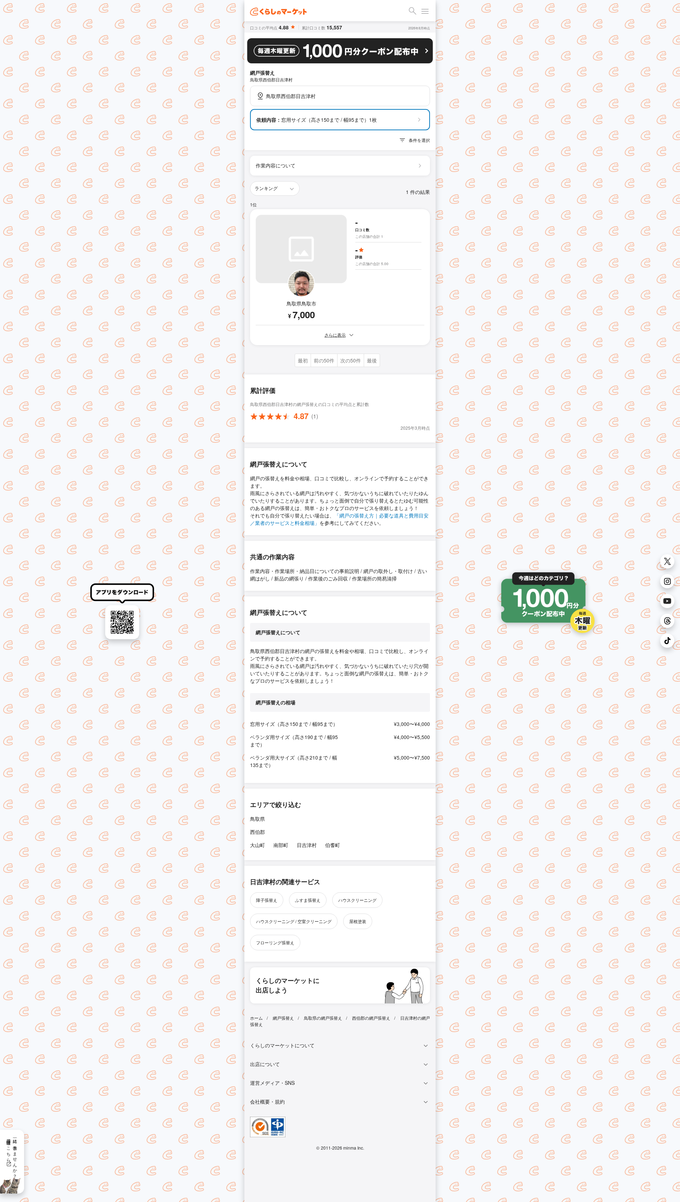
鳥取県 (257, 818)
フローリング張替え (275, 942)
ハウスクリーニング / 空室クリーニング (294, 921)
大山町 (257, 844)
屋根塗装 (357, 921)
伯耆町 (332, 844)
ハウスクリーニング (357, 900)
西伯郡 (257, 831)
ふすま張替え (308, 900)
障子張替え (266, 900)
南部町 (280, 844)
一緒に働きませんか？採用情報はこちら (12, 1156)
